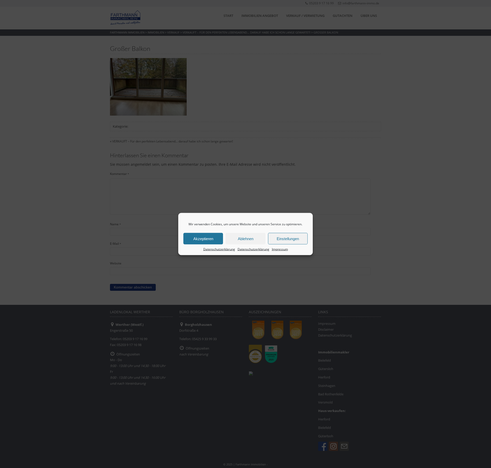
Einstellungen (288, 238)
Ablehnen (245, 238)
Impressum (280, 249)
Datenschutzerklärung (219, 249)
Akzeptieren (203, 238)
